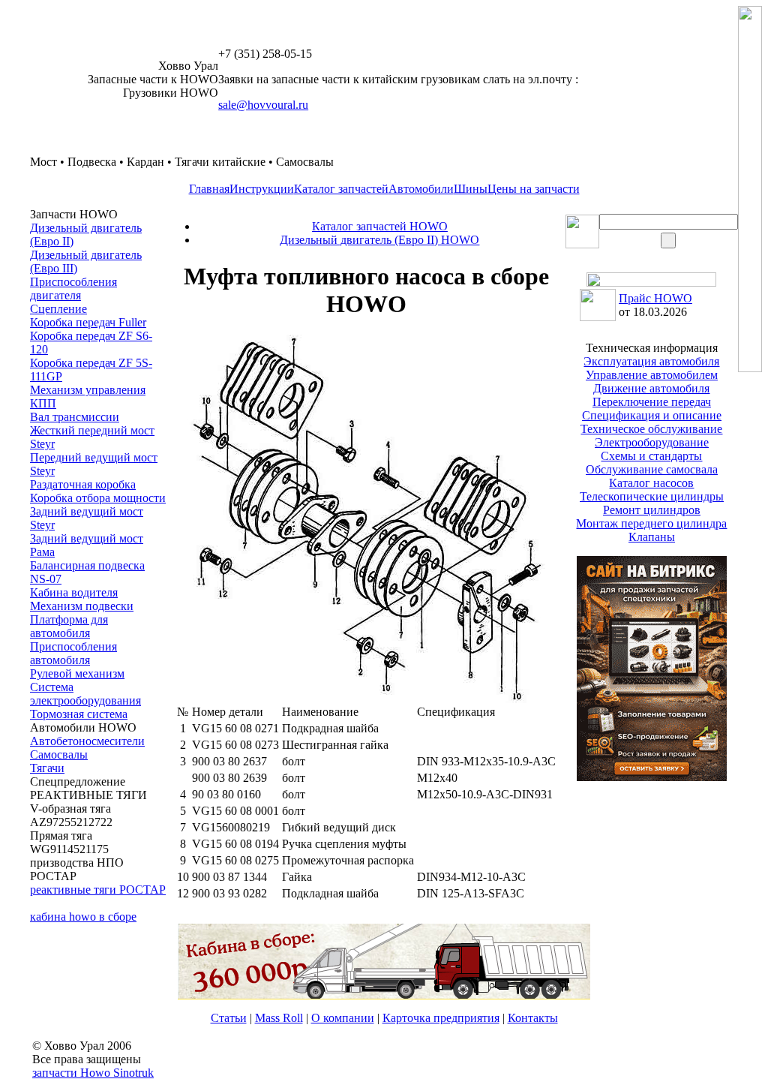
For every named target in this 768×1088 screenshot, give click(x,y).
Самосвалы (59, 754)
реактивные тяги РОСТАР (98, 889)
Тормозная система (79, 714)
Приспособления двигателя (73, 288)
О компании (342, 1017)
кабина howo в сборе (83, 916)
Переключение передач (651, 401)
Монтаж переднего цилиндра (651, 523)
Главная (209, 188)
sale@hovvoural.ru (263, 104)
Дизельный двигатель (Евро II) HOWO (379, 239)
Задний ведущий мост (86, 538)
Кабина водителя (74, 592)
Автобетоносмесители (87, 741)
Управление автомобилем (652, 374)
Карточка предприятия (441, 1017)
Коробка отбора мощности (98, 497)
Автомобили (421, 188)
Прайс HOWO (655, 298)
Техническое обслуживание (651, 428)
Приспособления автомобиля (73, 653)
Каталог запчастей (341, 188)
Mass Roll (279, 1017)
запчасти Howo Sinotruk (93, 1072)
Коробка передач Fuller (88, 322)
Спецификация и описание (652, 415)
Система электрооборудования (85, 694)
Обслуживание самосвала (652, 469)
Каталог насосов (651, 482)
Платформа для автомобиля (69, 626)
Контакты (533, 1017)
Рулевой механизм (77, 673)
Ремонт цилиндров (651, 509)
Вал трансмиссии (74, 416)
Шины (471, 188)
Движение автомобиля (651, 388)
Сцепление (58, 308)
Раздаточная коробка (83, 484)
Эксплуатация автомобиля (651, 361)
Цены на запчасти (534, 188)
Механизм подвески (82, 606)
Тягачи (47, 768)
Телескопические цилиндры (652, 496)
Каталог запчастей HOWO (380, 226)
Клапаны (651, 536)
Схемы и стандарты (651, 455)
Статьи (229, 1017)
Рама (42, 552)
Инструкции (262, 188)
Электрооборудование (652, 442)
